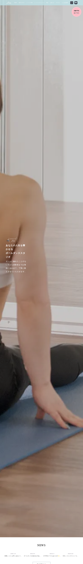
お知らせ (52, 2)
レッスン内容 (30, 2)
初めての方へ (22, 2)
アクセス (58, 2)
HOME (15, 2)
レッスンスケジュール (39, 2)
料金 (47, 2)
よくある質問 (65, 2)
